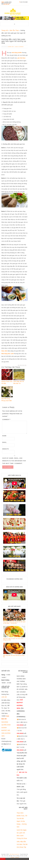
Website (5, 449)
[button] (14, 24)
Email (4, 442)
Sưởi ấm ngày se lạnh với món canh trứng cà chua (13, 639)
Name (4, 435)
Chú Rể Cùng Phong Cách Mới (6, 399)
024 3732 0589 (24, 2)
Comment (6, 419)
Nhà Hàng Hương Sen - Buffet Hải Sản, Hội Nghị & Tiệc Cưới (12, 12)
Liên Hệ (4, 697)
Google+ (12, 857)
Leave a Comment (19, 46)
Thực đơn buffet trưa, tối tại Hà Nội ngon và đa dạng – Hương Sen (14, 622)
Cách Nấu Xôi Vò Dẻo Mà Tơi (18, 382)
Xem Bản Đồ (6, 4)
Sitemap (17, 857)
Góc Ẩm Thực (14, 30)
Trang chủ (4, 30)
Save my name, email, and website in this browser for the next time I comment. (14, 460)
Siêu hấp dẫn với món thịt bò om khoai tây (13, 656)
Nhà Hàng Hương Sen (14, 854)
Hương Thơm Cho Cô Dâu (6, 382)
